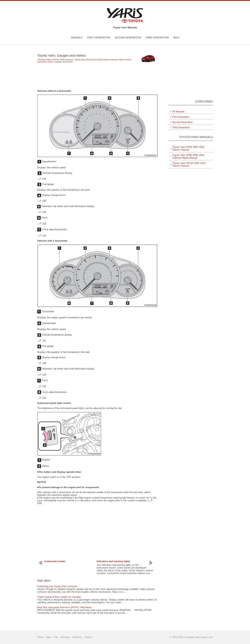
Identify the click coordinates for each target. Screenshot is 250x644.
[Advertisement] (97, 76)
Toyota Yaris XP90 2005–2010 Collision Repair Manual (188, 156)
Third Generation (157, 37)
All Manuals (178, 111)
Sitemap (65, 637)
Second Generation (128, 37)
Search (88, 637)
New (48, 637)
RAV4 (176, 37)
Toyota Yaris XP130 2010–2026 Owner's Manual (95, 59)
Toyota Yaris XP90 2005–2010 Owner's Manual (188, 148)
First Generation (98, 37)
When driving (124, 59)
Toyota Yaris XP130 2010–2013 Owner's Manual (189, 164)
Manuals (77, 37)
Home (40, 637)
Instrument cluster (45, 62)
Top (56, 637)
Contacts (77, 637)
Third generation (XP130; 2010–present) (55, 59)
